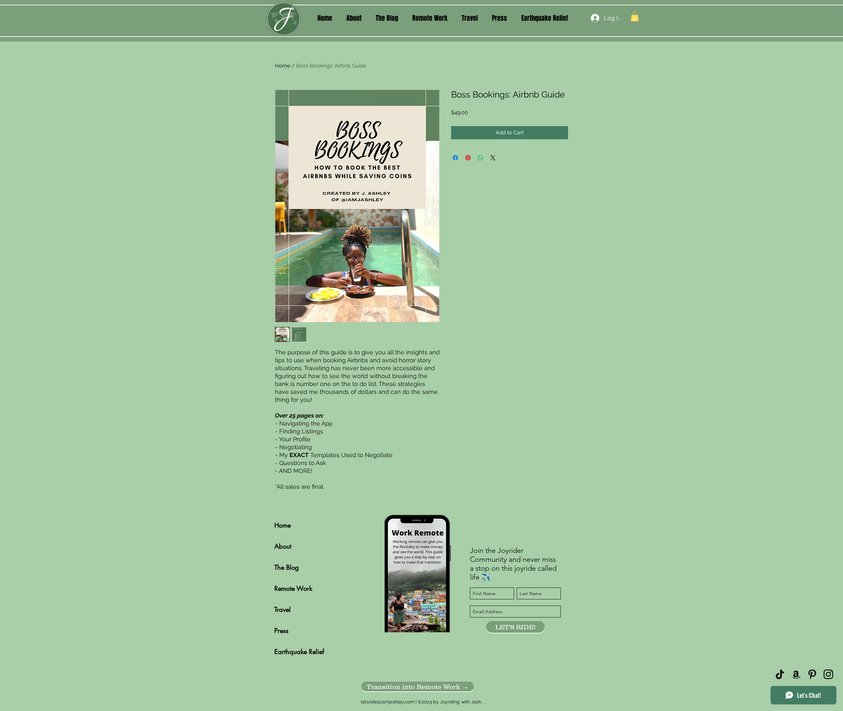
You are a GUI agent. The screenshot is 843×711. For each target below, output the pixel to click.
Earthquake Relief (297, 651)
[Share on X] (493, 158)
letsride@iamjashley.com (387, 701)
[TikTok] (780, 674)
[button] (353, 18)
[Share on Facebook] (455, 158)
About (282, 546)
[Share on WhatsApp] (480, 158)
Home (282, 66)
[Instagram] (828, 674)
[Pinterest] (812, 674)
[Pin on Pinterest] (468, 158)
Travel (282, 609)
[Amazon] (796, 674)
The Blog (286, 567)
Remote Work (293, 588)
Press (281, 630)
